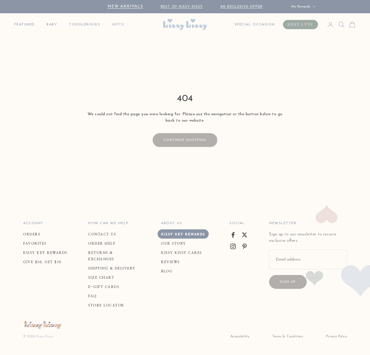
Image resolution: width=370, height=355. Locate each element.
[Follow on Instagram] (233, 246)
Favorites (35, 243)
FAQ (92, 296)
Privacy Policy (336, 336)
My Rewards (300, 6)
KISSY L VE (300, 24)
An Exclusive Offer (241, 6)
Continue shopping (184, 140)
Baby (52, 24)
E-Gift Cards (103, 287)
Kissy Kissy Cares (181, 253)
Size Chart (101, 278)
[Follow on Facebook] (233, 234)
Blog (166, 271)
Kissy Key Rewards (45, 253)
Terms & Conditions (287, 336)
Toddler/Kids (84, 24)
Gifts (118, 24)
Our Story (173, 243)
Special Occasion (254, 24)
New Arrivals (125, 6)
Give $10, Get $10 (42, 262)
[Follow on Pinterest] (244, 246)
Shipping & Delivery (112, 268)
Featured (24, 24)
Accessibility (239, 336)
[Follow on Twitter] (244, 234)
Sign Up (288, 282)
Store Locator (106, 305)
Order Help (101, 243)
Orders (31, 234)
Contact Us (102, 234)
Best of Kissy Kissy (182, 6)
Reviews (170, 262)
